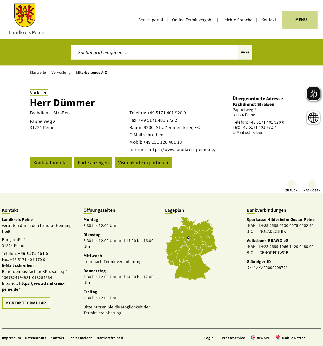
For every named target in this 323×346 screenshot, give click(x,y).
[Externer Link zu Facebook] (307, 338)
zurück (291, 190)
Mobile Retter (293, 337)
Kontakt (269, 19)
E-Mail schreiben (146, 135)
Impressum (11, 337)
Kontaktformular (50, 162)
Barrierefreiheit (110, 337)
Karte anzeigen (93, 162)
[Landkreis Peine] (39, 263)
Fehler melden (81, 337)
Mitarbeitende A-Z (91, 72)
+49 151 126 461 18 (162, 142)
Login (209, 337)
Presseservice (233, 337)
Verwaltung (61, 72)
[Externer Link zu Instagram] (313, 338)
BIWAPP (263, 337)
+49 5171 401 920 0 (166, 113)
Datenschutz (35, 337)
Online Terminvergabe (193, 19)
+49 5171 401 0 (33, 253)
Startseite (38, 72)
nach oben (312, 190)
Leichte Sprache (238, 19)
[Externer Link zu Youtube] (318, 338)
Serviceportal (150, 19)
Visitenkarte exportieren (143, 162)
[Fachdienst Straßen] (263, 118)
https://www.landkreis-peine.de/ (182, 149)
